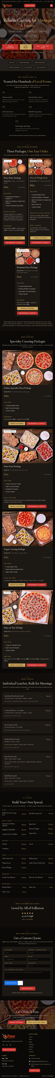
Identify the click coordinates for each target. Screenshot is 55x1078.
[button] (51, 5)
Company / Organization (37, 949)
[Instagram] (7, 1045)
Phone (30, 956)
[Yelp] (10, 1045)
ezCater (45, 325)
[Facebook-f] (3, 1045)
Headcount (32, 963)
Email (7, 956)
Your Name (9, 949)
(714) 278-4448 (41, 40)
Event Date (9, 963)
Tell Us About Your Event (14, 969)
